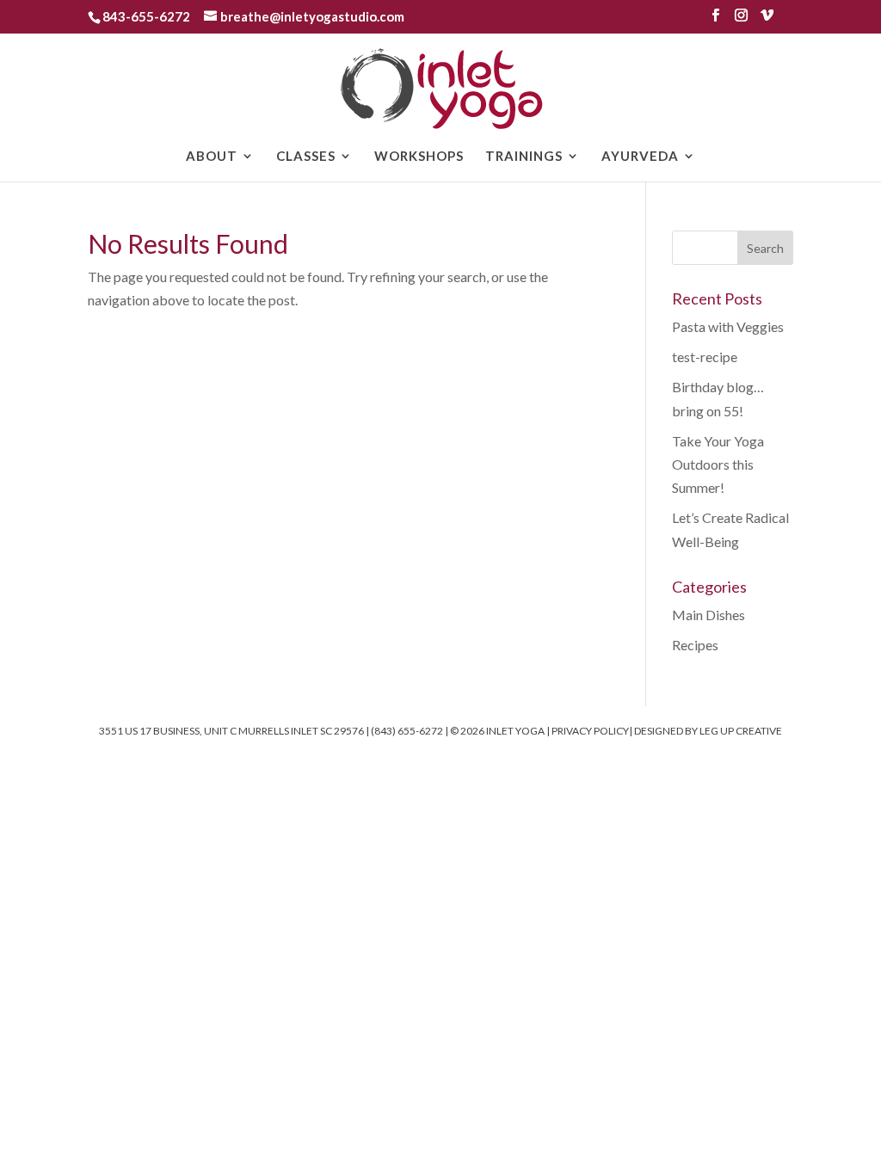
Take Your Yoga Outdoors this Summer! (718, 464)
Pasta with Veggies (728, 326)
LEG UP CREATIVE (740, 730)
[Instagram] (741, 20)
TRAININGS (524, 156)
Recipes (695, 645)
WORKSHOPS (419, 156)
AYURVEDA (640, 156)
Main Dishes (708, 614)
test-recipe (704, 356)
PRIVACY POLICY (590, 730)
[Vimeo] (767, 20)
